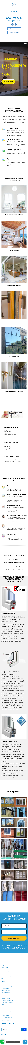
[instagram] (16, 24)
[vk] (12, 24)
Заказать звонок (14, 32)
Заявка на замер (14, 28)
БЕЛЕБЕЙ (14, 11)
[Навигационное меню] (25, 44)
